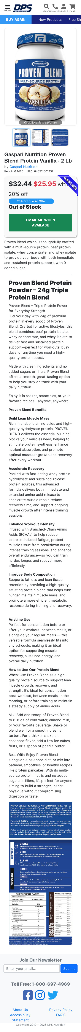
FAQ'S (60, 1015)
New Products (50, 19)
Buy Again (15, 19)
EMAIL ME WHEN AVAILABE (40, 222)
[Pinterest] (40, 998)
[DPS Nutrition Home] (22, 8)
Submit (69, 968)
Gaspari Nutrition (23, 166)
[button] (7, 7)
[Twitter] (52, 998)
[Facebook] (28, 998)
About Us (20, 1010)
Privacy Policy (60, 1010)
